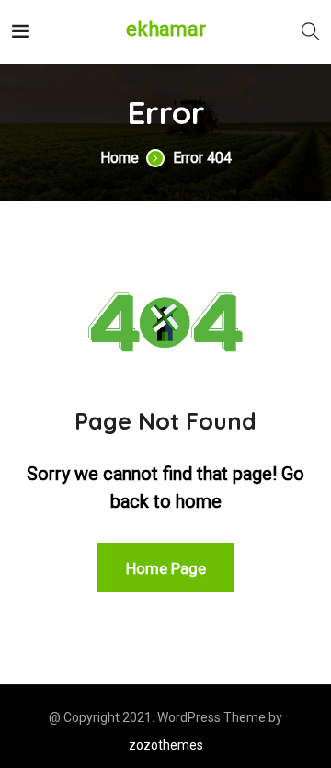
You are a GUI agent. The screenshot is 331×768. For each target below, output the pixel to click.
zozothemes (166, 745)
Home (119, 157)
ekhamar (166, 29)
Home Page (166, 568)
